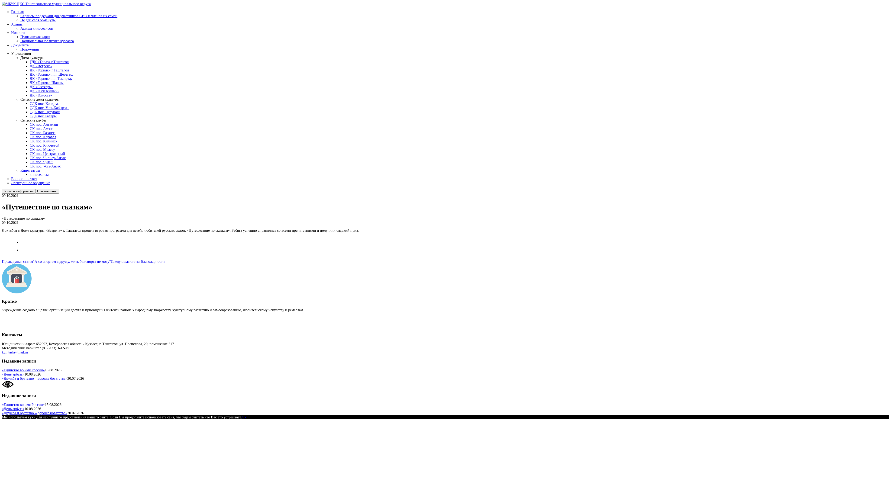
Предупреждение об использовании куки (35, 326)
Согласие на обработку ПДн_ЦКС (29, 318)
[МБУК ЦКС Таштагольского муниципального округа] (46, 4)
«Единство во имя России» (23, 370)
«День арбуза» (13, 374)
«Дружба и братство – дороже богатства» (34, 378)
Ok (244, 417)
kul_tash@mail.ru (15, 352)
